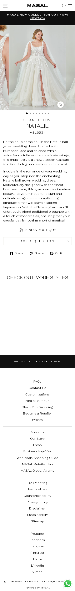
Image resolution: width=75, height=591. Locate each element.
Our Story (37, 438)
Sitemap (37, 521)
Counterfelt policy (37, 496)
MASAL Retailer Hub (37, 464)
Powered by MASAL (37, 587)
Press (37, 445)
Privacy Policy (37, 502)
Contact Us (37, 388)
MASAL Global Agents (37, 470)
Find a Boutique (37, 401)
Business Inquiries (37, 451)
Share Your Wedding (37, 407)
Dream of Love (38, 120)
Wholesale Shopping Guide (37, 458)
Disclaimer (37, 508)
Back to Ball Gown (40, 361)
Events (37, 420)
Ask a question (38, 241)
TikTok (37, 559)
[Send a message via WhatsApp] (67, 584)
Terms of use (38, 489)
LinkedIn (37, 565)
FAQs (37, 381)
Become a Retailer (37, 413)
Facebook (37, 540)
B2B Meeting (38, 483)
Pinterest (37, 552)
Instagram (37, 546)
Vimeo (37, 572)
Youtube (37, 533)
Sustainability (37, 515)
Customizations (37, 394)
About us (37, 432)
